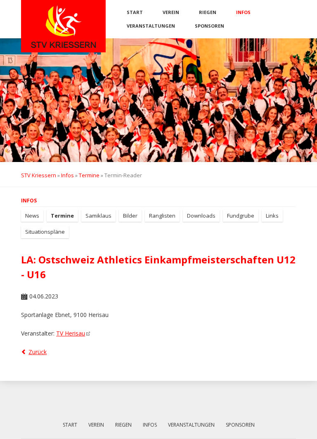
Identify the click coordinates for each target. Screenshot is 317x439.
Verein (171, 12)
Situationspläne (45, 231)
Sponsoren (209, 26)
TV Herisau (70, 333)
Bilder (130, 215)
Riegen (207, 12)
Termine (89, 175)
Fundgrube (240, 215)
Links (272, 215)
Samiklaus (98, 215)
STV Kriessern (38, 175)
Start (135, 12)
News (32, 215)
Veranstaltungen (151, 26)
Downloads (201, 215)
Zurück (37, 352)
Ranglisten (162, 215)
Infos (243, 12)
